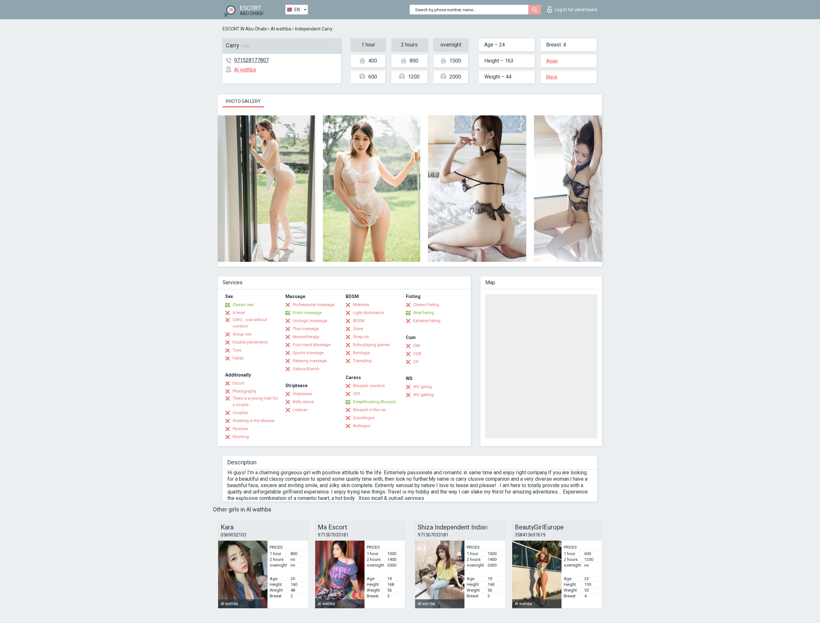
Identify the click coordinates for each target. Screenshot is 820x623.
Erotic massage (307, 312)
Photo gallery (243, 101)
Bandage (361, 352)
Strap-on (361, 336)
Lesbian (300, 409)
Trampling (362, 360)
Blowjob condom (369, 385)
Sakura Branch (306, 368)
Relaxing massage (310, 360)
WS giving (422, 386)
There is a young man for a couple (255, 401)
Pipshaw (240, 428)
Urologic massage (310, 320)
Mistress (361, 304)
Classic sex (243, 304)
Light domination (368, 312)
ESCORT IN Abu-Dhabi (245, 28)
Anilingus (361, 425)
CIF (416, 361)
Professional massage (313, 304)
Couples (240, 412)
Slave (358, 328)
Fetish (238, 358)
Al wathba (281, 28)
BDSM (359, 320)
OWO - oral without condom (250, 322)
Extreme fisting (426, 320)
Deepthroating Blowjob (374, 401)
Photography (244, 391)
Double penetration (250, 342)
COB (417, 353)
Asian (552, 61)
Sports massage (308, 352)
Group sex (242, 334)
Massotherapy (306, 336)
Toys (237, 350)
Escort (238, 383)
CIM (416, 345)
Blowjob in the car (369, 409)
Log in (576, 9)
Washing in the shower (254, 420)
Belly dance (303, 401)
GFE (356, 393)
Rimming (241, 436)
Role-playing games (371, 344)
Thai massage (306, 328)
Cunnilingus (363, 417)
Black (551, 77)
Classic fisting (426, 304)
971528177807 (251, 60)
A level (239, 312)
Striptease (302, 393)
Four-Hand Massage (312, 344)
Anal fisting (423, 312)
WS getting (423, 394)
